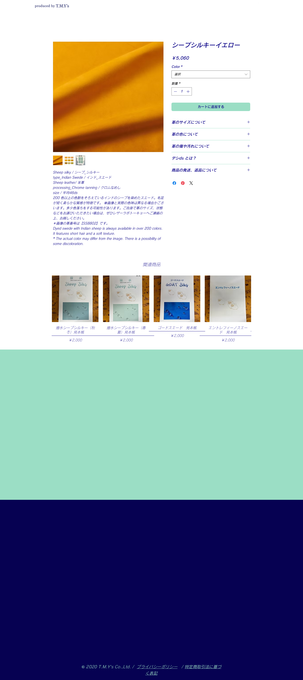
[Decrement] (175, 91)
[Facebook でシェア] (174, 183)
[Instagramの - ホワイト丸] (260, 5)
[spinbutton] (182, 91)
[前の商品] (45, 298)
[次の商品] (257, 298)
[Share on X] (191, 183)
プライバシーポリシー (157, 667)
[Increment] (188, 91)
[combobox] (210, 74)
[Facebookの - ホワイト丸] (253, 5)
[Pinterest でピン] (182, 183)
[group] (151, 310)
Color (176, 66)
